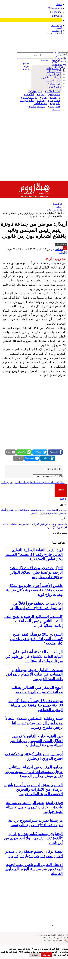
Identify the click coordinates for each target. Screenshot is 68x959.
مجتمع (26, 63)
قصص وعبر (54, 106)
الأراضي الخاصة (54, 482)
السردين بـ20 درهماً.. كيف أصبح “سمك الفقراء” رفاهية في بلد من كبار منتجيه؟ (36, 638)
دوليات (40, 94)
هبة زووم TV (35, 91)
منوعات (56, 109)
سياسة (44, 60)
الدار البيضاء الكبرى (51, 77)
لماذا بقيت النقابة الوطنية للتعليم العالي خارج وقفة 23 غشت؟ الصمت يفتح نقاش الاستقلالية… (34, 554)
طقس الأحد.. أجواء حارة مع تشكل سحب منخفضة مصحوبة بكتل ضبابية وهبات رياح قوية (34, 590)
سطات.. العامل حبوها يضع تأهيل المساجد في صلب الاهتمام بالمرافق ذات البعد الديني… (34, 674)
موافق (46, 954)
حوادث (25, 66)
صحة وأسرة (54, 100)
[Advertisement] (34, 145)
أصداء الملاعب (52, 91)
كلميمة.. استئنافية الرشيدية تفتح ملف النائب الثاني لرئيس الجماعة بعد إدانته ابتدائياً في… (33, 621)
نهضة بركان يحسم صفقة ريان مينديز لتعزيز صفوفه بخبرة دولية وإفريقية (34, 853)
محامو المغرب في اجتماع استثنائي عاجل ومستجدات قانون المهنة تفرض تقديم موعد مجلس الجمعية (33, 771)
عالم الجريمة (27, 100)
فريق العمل (57, 30)
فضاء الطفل (40, 103)
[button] (55, 452)
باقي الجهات (54, 86)
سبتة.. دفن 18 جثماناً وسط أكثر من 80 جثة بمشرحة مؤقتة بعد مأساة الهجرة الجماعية (35, 705)
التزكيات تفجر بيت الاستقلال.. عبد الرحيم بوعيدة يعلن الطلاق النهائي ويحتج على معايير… (36, 572)
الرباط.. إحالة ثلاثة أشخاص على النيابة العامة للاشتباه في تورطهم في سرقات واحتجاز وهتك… (34, 656)
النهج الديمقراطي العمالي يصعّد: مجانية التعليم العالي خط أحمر (37, 689)
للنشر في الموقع (54, 33)
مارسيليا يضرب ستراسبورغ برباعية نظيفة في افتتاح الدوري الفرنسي (35, 822)
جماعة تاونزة (21, 482)
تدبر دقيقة (55, 97)
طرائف (40, 100)
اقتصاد (26, 69)
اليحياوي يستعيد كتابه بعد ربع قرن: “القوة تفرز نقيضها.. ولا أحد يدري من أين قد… (33, 838)
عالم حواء (55, 103)
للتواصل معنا (56, 25)
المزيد (35, 954)
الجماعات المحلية (37, 482)
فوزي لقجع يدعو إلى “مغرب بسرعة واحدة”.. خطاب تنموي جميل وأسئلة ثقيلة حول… (34, 807)
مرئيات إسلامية (37, 106)
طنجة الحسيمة (53, 80)
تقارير (43, 97)
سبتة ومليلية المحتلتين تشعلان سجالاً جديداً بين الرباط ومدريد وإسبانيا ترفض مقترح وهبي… (34, 722)
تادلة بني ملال (53, 71)
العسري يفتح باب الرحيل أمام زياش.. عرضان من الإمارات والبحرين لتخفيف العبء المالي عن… (33, 789)
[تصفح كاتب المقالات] (61, 496)
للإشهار (59, 28)
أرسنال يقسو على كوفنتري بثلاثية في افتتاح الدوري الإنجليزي (34, 756)
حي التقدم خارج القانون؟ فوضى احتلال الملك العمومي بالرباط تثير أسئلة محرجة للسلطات (36, 740)
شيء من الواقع (29, 97)
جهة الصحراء (54, 83)
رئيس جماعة (8, 482)
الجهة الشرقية (53, 74)
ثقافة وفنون (54, 94)
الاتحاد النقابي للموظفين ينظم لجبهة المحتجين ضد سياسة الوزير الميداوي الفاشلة (34, 869)
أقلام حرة (29, 94)
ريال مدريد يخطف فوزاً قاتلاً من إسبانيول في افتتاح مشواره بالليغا (36, 605)
